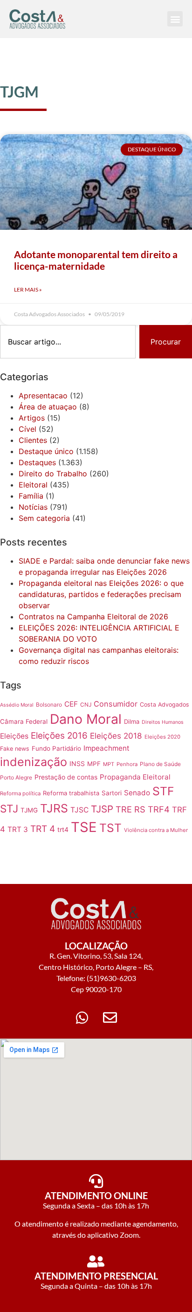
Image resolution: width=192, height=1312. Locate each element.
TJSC (79, 809)
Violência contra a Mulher (156, 830)
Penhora (127, 764)
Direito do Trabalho (53, 473)
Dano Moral (86, 719)
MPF (94, 763)
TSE (84, 827)
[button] (175, 18)
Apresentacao (43, 395)
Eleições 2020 (162, 737)
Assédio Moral (17, 705)
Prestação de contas (65, 777)
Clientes (33, 440)
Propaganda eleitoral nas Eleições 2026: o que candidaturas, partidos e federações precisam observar (101, 594)
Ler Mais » (28, 289)
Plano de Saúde (160, 763)
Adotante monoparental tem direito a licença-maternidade (96, 260)
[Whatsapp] (82, 1018)
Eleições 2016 (59, 735)
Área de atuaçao (48, 406)
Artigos (32, 417)
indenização (33, 762)
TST (110, 828)
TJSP (102, 809)
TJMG (29, 810)
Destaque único (46, 451)
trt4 (63, 829)
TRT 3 (17, 829)
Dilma (131, 721)
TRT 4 (42, 828)
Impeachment (106, 748)
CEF (71, 704)
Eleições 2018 (116, 735)
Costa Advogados (164, 704)
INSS (77, 763)
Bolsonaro (49, 704)
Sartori (112, 793)
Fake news (14, 748)
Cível (27, 429)
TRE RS (130, 809)
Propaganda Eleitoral (135, 777)
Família (31, 495)
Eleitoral (33, 484)
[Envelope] (110, 1018)
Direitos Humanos (163, 722)
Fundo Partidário (56, 748)
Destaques (37, 462)
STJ (9, 808)
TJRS (54, 808)
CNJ (85, 704)
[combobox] (68, 341)
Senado (137, 792)
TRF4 (159, 809)
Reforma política (20, 793)
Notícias (33, 507)
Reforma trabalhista (71, 793)
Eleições (14, 736)
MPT (108, 764)
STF (163, 791)
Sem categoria (44, 518)
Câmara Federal (24, 721)
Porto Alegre (16, 777)
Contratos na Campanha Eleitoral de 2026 (93, 616)
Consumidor (115, 703)
